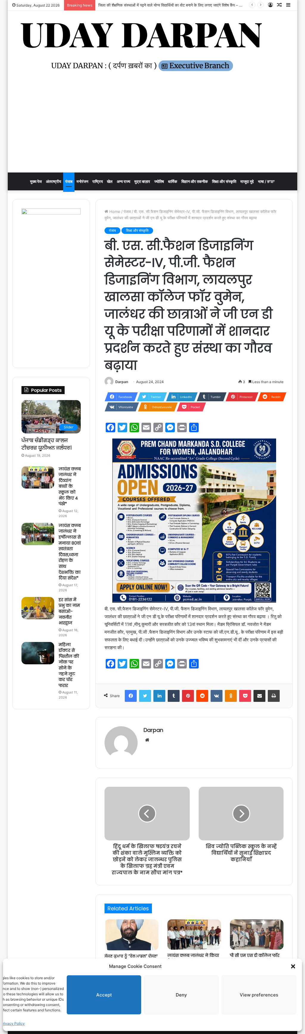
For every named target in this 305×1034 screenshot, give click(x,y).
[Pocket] (245, 696)
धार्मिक (172, 181)
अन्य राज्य (123, 181)
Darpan (121, 382)
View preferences (259, 995)
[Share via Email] (259, 696)
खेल (110, 181)
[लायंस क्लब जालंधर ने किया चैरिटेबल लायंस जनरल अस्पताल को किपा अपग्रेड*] (194, 934)
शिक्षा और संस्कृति (224, 181)
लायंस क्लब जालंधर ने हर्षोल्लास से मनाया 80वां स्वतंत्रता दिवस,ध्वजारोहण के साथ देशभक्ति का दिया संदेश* (70, 552)
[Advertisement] (152, 128)
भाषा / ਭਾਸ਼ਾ (266, 181)
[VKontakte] (216, 696)
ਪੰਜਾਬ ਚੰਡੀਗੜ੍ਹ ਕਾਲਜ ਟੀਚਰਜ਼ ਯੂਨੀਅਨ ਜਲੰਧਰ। (46, 443)
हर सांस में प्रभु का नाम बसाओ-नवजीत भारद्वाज (69, 611)
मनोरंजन (82, 181)
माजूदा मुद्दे (247, 181)
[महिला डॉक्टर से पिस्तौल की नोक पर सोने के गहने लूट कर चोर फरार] (37, 653)
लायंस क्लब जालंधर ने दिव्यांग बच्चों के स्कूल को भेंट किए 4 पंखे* (70, 486)
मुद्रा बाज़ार (142, 181)
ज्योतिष (159, 181)
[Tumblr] (174, 696)
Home (114, 211)
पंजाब (68, 181)
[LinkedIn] (159, 696)
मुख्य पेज (36, 181)
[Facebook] (131, 696)
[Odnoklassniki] (231, 696)
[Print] (274, 696)
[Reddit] (202, 696)
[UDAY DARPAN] (152, 47)
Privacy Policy (13, 1023)
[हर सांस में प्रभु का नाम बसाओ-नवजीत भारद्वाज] (37, 608)
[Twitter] (145, 696)
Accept (104, 995)
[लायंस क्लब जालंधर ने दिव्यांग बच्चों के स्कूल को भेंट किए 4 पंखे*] (37, 477)
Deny (181, 995)
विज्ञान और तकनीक (194, 181)
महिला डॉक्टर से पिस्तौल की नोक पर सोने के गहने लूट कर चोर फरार (69, 665)
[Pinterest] (188, 696)
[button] (293, 966)
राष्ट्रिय (97, 181)
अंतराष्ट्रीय (53, 181)
